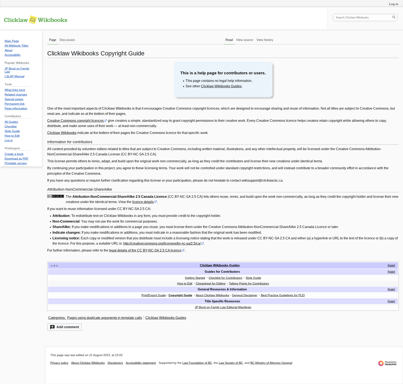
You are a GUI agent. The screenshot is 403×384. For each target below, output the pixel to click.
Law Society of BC (231, 362)
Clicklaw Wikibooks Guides (221, 86)
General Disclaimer (244, 295)
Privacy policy (59, 362)
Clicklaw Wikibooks (61, 133)
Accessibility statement (141, 362)
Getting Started (195, 277)
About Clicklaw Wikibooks (212, 295)
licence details (143, 202)
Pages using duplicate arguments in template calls (104, 318)
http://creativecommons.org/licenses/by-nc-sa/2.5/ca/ (162, 243)
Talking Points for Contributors (249, 283)
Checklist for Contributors (225, 277)
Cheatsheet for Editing (210, 283)
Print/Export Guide (153, 295)
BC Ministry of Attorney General (271, 362)
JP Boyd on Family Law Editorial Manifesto (223, 307)
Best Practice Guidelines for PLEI (283, 295)
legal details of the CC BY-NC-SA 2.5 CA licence (145, 250)
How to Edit (184, 283)
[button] (64, 327)
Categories (56, 318)
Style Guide (253, 277)
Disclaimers (115, 362)
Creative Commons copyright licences (75, 120)
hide (391, 265)
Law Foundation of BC (197, 362)
